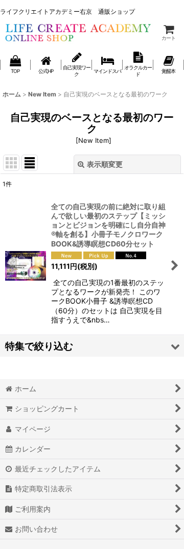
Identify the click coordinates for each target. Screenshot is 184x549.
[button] (92, 346)
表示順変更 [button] (105, 164)
